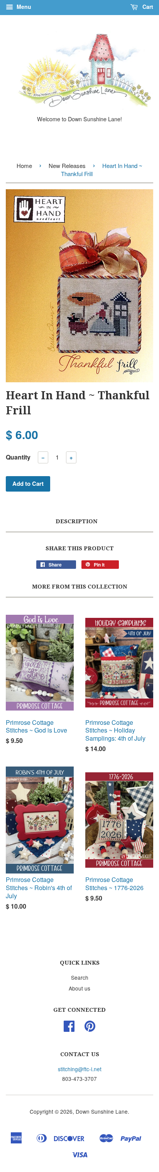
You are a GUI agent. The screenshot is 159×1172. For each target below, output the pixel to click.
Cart (147, 6)
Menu (23, 6)
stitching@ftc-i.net (79, 1069)
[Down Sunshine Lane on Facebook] (69, 1028)
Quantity (18, 457)
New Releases (67, 165)
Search (79, 977)
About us (79, 988)
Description (77, 521)
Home (24, 165)
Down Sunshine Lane (102, 1111)
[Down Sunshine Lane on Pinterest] (90, 1028)
